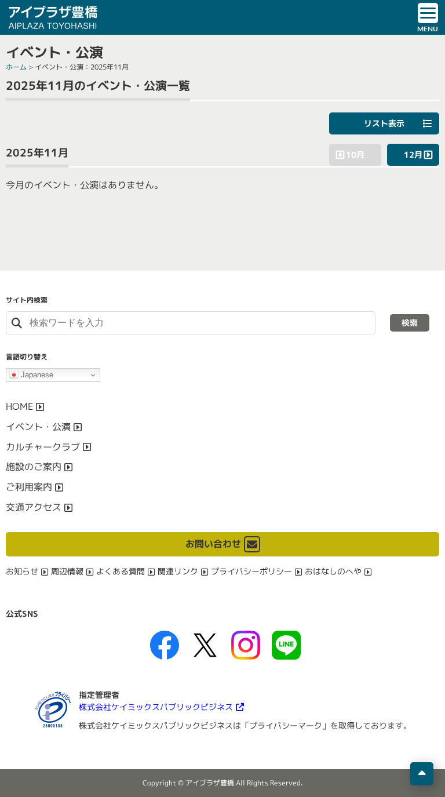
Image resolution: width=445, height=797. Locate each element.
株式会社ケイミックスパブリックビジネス (156, 706)
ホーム (16, 67)
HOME (19, 406)
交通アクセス (33, 507)
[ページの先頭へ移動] (421, 773)
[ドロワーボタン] (427, 17)
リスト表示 (384, 123)
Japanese (36, 374)
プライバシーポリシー (251, 571)
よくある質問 (120, 571)
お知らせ (22, 571)
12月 (413, 154)
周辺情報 (67, 571)
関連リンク (178, 571)
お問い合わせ (213, 543)
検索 (410, 322)
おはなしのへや (333, 571)
